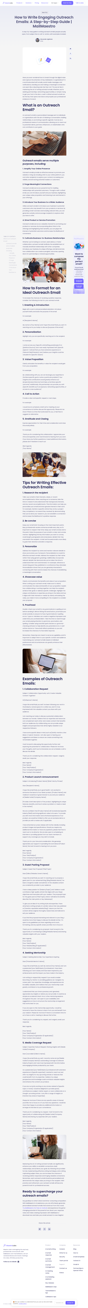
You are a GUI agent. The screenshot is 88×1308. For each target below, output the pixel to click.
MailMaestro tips (51, 1287)
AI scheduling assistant (49, 1278)
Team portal (63, 1261)
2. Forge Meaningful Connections (13, 262)
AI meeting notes (49, 1272)
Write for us (63, 1253)
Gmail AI (76, 1264)
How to (75, 1253)
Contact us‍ (63, 1268)
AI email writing (50, 1249)
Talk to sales (80, 3)
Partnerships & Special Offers (78, 1269)
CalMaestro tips (50, 1297)
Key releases (49, 1283)
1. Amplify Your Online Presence (12, 255)
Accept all (70, 1303)
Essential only (59, 1303)
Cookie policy (23, 1303)
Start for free (67, 3)
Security (62, 1257)
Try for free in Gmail (79, 286)
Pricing (37, 3)
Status (61, 1273)
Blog (74, 1249)
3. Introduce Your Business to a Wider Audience (12, 272)
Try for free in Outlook (79, 281)
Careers (62, 1249)
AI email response (48, 1254)
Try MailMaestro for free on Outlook (35, 1208)
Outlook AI (76, 1261)
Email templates (78, 1257)
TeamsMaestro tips (50, 1292)
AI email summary (48, 1260)
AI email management (50, 1266)
